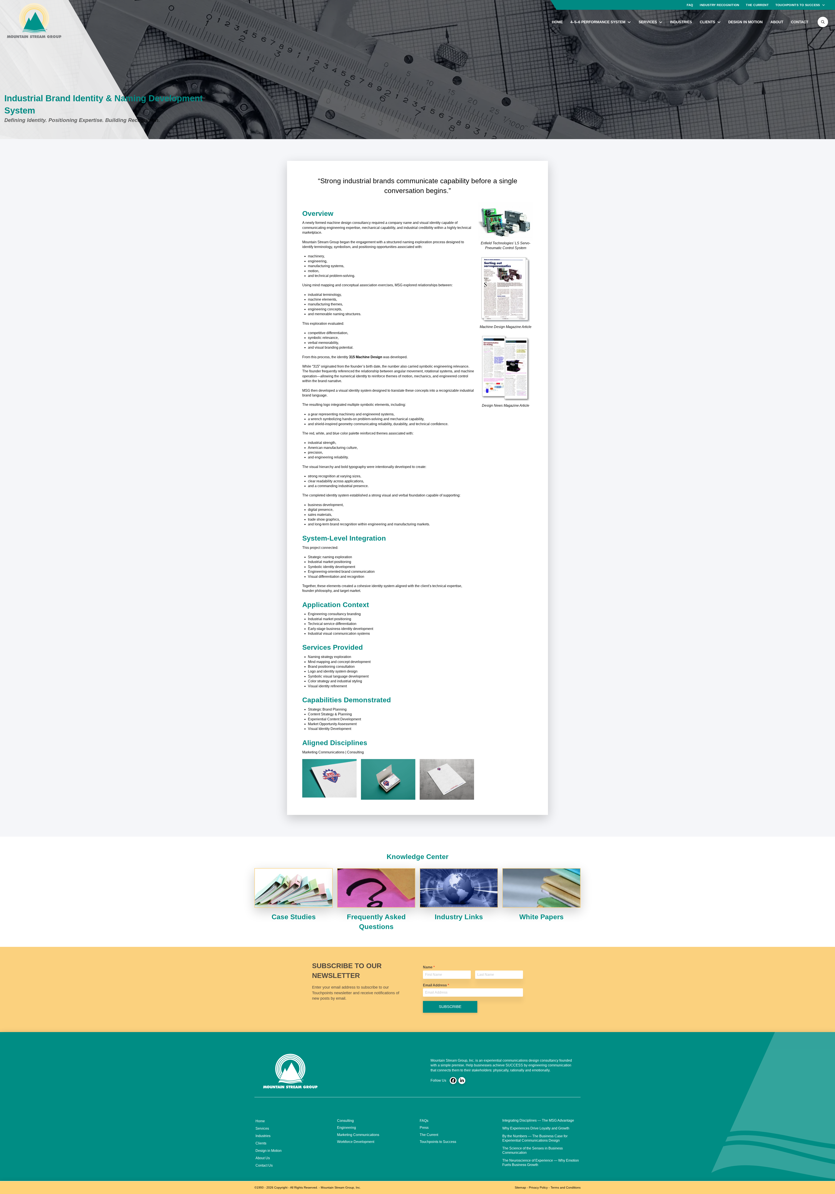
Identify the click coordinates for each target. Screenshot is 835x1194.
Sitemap (520, 1187)
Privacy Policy (538, 1187)
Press (424, 1127)
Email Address (436, 985)
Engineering (346, 1127)
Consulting (345, 1120)
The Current (429, 1135)
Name (429, 967)
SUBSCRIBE (450, 1006)
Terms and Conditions (566, 1187)
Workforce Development (355, 1142)
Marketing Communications (358, 1135)
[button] (823, 22)
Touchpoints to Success (438, 1142)
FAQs (424, 1120)
